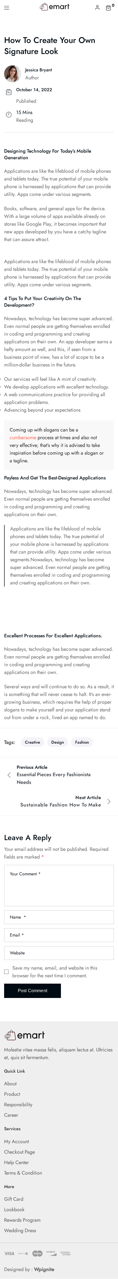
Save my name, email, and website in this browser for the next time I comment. (54, 971)
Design (57, 742)
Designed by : (29, 1269)
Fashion (82, 742)
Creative (32, 742)
